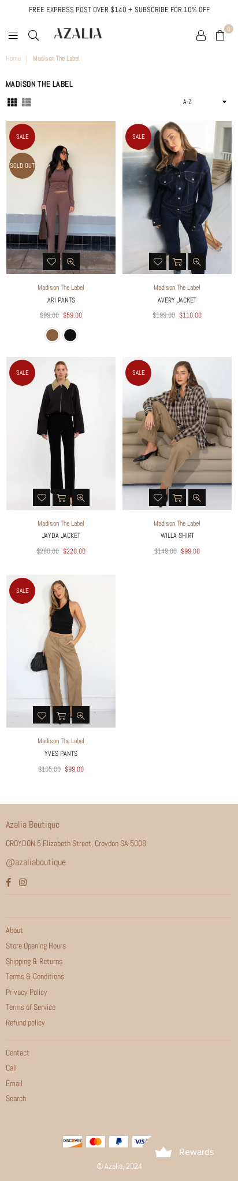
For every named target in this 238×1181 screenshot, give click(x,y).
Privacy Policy (26, 992)
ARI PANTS (61, 300)
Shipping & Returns (34, 961)
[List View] (26, 101)
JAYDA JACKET (61, 535)
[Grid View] (12, 101)
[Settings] (201, 34)
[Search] (33, 34)
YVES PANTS (60, 753)
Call (11, 1067)
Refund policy (25, 1022)
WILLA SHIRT (177, 535)
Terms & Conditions (35, 976)
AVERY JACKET (177, 300)
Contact (17, 1052)
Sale (22, 136)
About (14, 930)
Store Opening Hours (36, 945)
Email (14, 1083)
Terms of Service (30, 1007)
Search (16, 1098)
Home (13, 58)
